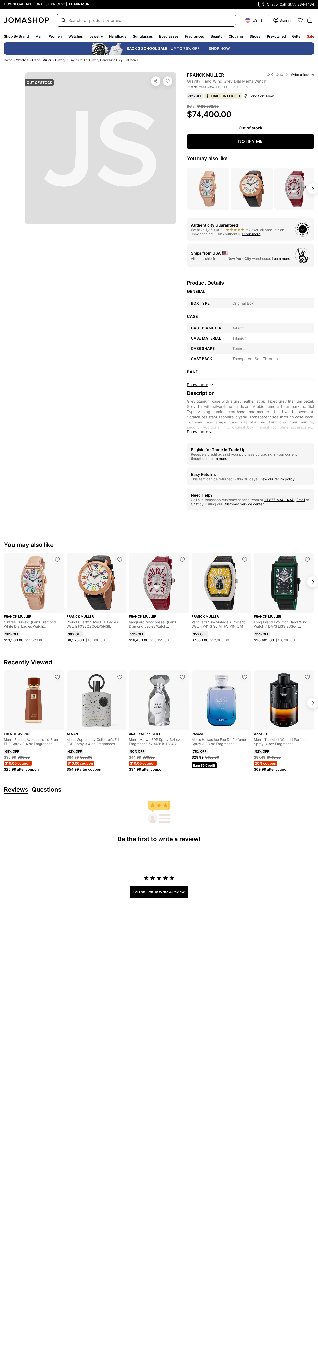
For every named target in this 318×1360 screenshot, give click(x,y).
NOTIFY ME (250, 141)
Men (39, 36)
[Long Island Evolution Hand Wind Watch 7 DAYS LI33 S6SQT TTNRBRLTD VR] (307, 559)
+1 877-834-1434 (279, 500)
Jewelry (96, 36)
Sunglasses (143, 36)
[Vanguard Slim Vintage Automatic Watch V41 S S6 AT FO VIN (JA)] (244, 559)
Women (55, 36)
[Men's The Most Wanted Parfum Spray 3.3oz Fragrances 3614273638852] (307, 677)
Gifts (296, 36)
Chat (195, 504)
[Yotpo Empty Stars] (277, 74)
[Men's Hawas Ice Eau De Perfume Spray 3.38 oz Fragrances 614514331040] (244, 677)
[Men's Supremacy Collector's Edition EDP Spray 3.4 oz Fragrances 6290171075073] (119, 677)
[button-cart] (310, 20)
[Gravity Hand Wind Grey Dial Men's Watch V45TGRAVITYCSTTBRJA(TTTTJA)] (167, 81)
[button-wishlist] (300, 20)
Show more (197, 431)
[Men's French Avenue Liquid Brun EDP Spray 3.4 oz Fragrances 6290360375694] (57, 677)
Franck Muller (41, 60)
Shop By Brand (16, 36)
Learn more (251, 234)
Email (300, 500)
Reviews (16, 789)
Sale (310, 36)
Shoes (255, 36)
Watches (75, 36)
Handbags (117, 36)
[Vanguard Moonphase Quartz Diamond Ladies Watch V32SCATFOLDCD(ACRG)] (182, 559)
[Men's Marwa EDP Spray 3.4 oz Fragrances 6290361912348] (182, 677)
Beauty (216, 36)
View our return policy (277, 479)
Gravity (60, 60)
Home (8, 60)
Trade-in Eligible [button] (226, 96)
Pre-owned (276, 36)
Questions (46, 789)
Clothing (236, 36)
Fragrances (194, 36)
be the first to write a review (159, 892)
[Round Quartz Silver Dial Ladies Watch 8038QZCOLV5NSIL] (119, 559)
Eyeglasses (169, 36)
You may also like (207, 158)
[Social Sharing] (155, 81)
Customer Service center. (243, 504)
